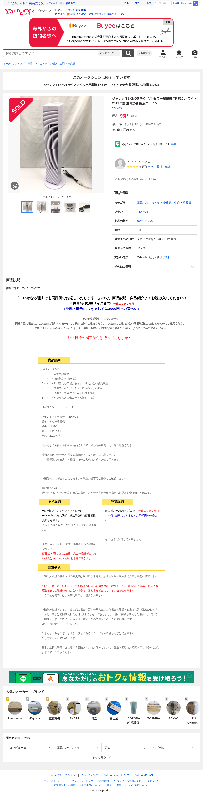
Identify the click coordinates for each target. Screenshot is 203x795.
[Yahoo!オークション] (28, 9)
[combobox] (51, 53)
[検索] (195, 3)
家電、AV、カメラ (37, 63)
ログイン (60, 14)
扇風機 (71, 63)
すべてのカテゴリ (109, 53)
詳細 (173, 144)
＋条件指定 (144, 53)
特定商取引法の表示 (64, 785)
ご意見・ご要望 (113, 785)
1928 (150, 166)
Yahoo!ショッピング (116, 775)
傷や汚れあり (145, 220)
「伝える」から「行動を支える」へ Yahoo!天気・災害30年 (41, 3)
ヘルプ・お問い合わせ (137, 785)
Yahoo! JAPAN (132, 3)
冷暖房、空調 (57, 63)
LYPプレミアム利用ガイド (127, 781)
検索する (128, 53)
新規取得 (81, 10)
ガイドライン (152, 781)
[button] (154, 266)
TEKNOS (117, 108)
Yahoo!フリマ (89, 775)
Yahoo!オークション (63, 775)
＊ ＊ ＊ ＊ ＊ (135, 161)
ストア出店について (90, 785)
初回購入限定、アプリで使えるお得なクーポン (97, 14)
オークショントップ (13, 63)
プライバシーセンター (83, 781)
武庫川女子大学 (183, 3)
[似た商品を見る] (15, 186)
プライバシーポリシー (56, 781)
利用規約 (104, 781)
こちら (153, 179)
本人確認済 (166, 166)
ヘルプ (147, 3)
